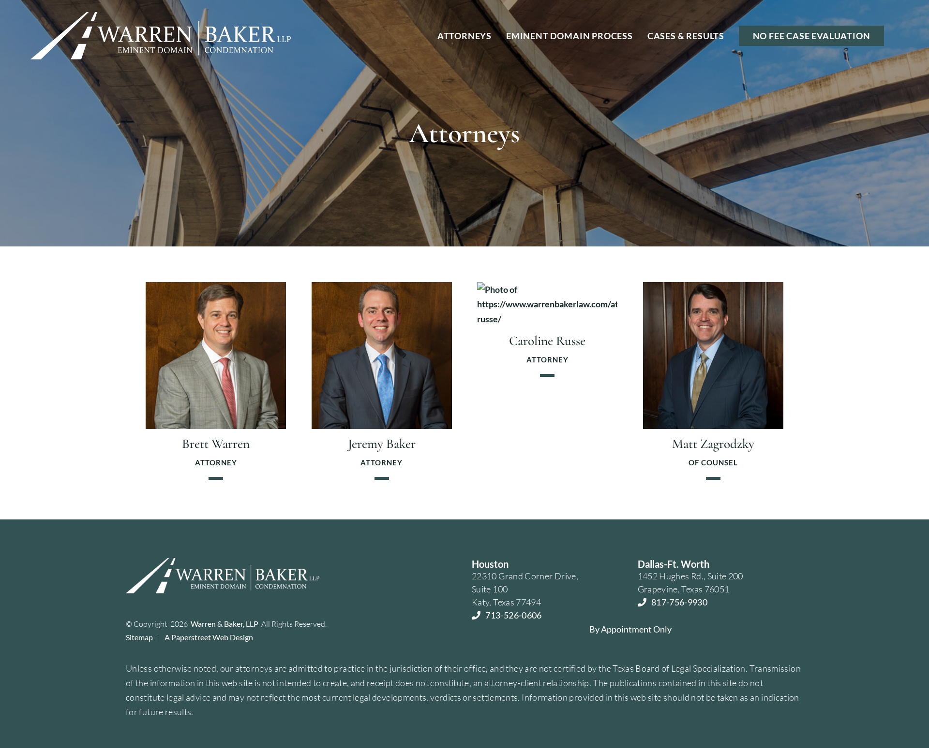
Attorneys (464, 35)
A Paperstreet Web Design (209, 637)
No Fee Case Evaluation (811, 35)
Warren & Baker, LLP (224, 623)
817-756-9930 (679, 602)
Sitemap (139, 637)
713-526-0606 (513, 615)
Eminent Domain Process (569, 35)
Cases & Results (685, 35)
